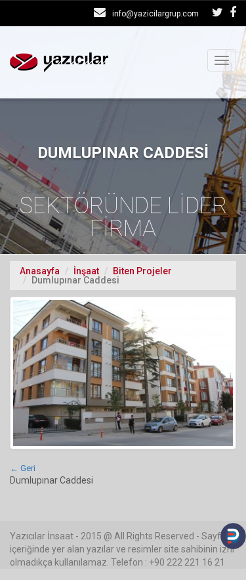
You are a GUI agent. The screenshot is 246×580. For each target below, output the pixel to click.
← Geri (22, 468)
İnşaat (86, 271)
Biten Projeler (142, 271)
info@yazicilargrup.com (155, 13)
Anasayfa (40, 271)
